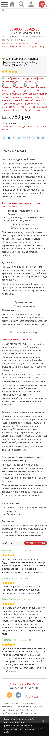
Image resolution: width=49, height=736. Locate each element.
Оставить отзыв (35, 543)
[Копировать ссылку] (43, 138)
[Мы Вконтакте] (18, 696)
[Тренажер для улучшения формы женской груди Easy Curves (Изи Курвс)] (24, 81)
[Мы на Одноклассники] (10, 696)
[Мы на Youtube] (32, 696)
